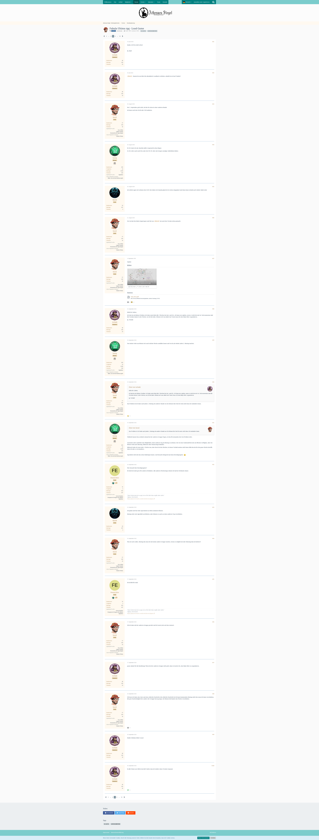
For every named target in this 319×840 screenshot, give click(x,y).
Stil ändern (213, 832)
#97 (213, 662)
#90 (213, 382)
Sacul (126, 31)
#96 (213, 622)
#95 (213, 579)
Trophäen (108, 169)
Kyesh (157, 221)
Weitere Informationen (203, 838)
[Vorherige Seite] (104, 36)
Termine (108, 64)
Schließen (213, 838)
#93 (213, 507)
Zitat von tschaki (135, 387)
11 (120, 36)
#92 (213, 464)
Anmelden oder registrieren (202, 2)
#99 (213, 734)
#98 (213, 694)
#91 (213, 422)
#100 (213, 765)
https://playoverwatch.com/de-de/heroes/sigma (140, 499)
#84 (213, 144)
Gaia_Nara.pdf (135, 296)
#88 (213, 309)
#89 (213, 340)
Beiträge (108, 62)
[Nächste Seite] (122, 36)
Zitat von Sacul (134, 428)
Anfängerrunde (152, 31)
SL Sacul (143, 31)
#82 (213, 73)
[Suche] (213, 2)
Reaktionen (109, 60)
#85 (213, 186)
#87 (213, 258)
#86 (213, 217)
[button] (187, 2)
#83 (213, 104)
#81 (213, 41)
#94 (213, 538)
